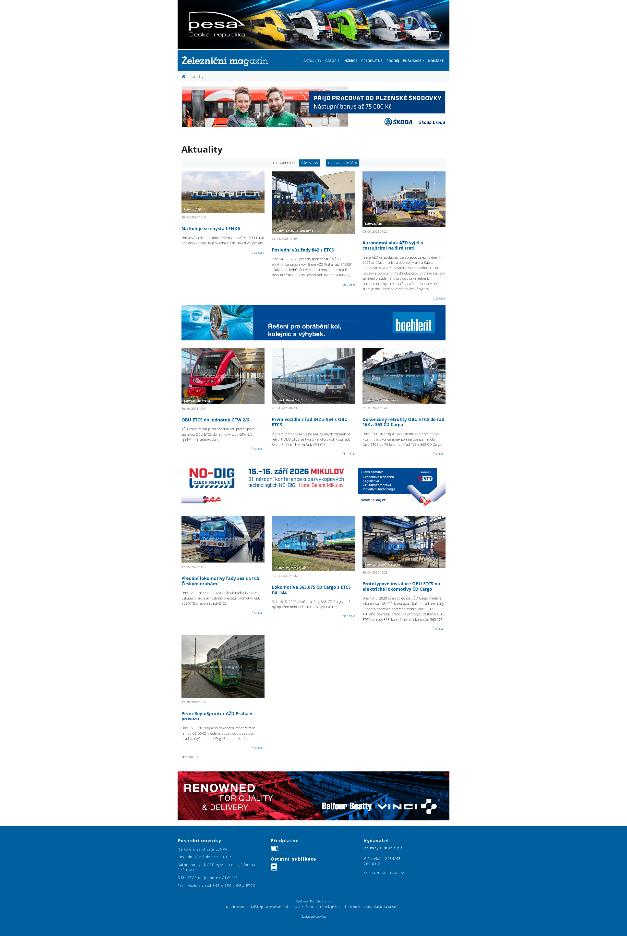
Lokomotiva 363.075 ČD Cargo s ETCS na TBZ (311, 589)
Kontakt (436, 60)
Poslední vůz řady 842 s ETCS (303, 250)
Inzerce (350, 60)
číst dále (258, 252)
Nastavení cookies (313, 916)
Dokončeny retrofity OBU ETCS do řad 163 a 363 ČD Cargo (403, 422)
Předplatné (372, 60)
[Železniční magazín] (227, 60)
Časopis (332, 60)
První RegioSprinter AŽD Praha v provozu (216, 716)
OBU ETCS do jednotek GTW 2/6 (215, 420)
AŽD (308, 163)
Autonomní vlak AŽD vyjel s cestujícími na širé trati (392, 245)
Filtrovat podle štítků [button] (342, 163)
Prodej (392, 60)
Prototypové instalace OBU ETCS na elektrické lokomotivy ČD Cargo (401, 586)
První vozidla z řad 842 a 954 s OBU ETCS (310, 422)
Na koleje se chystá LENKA (210, 228)
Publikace (412, 60)
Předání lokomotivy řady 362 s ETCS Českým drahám (220, 581)
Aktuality (312, 60)
